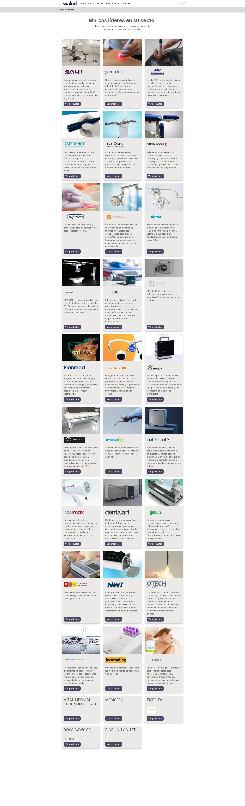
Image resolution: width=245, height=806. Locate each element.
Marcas (126, 3)
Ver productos (72, 104)
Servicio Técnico (113, 3)
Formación (98, 3)
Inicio (61, 9)
